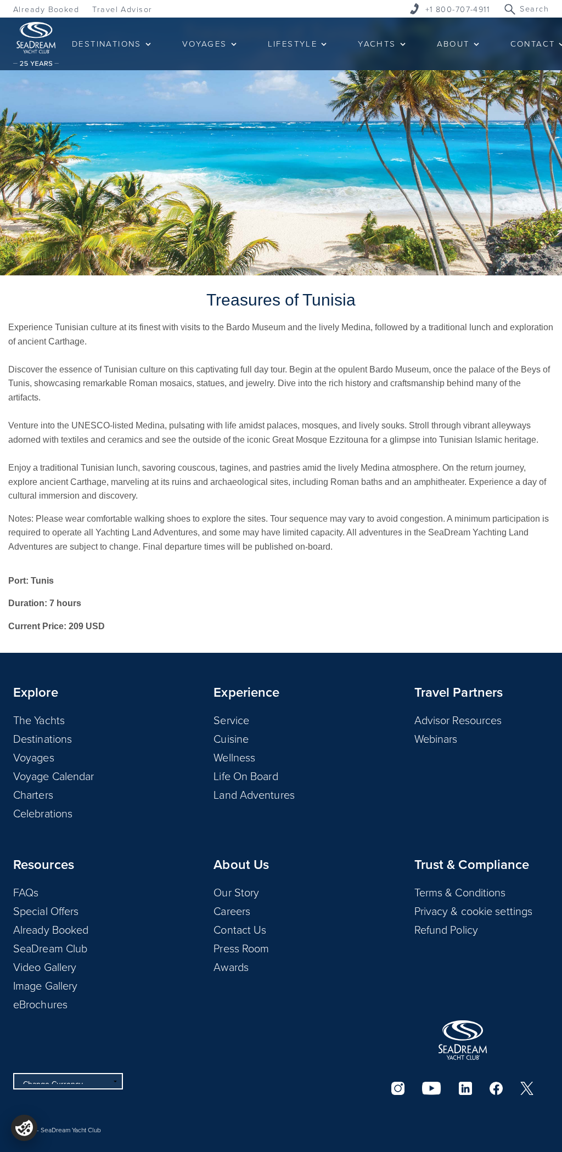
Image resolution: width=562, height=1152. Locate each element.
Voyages (33, 757)
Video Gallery (44, 966)
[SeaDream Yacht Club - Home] (463, 1040)
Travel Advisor (122, 9)
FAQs (25, 892)
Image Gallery (45, 985)
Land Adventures (254, 794)
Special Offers (45, 910)
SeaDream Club (50, 948)
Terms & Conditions (460, 892)
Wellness (234, 757)
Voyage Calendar (53, 775)
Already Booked (46, 9)
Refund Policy (446, 929)
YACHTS (377, 43)
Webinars (436, 738)
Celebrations (42, 813)
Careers (231, 910)
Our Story (236, 892)
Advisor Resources (458, 719)
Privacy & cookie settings (473, 910)
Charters (33, 794)
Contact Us (239, 929)
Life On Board (245, 775)
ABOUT (453, 43)
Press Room (241, 948)
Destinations (42, 738)
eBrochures (40, 1004)
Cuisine (231, 738)
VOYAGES (204, 43)
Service (231, 719)
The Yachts (39, 719)
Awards (231, 966)
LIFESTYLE (293, 43)
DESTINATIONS (107, 43)
